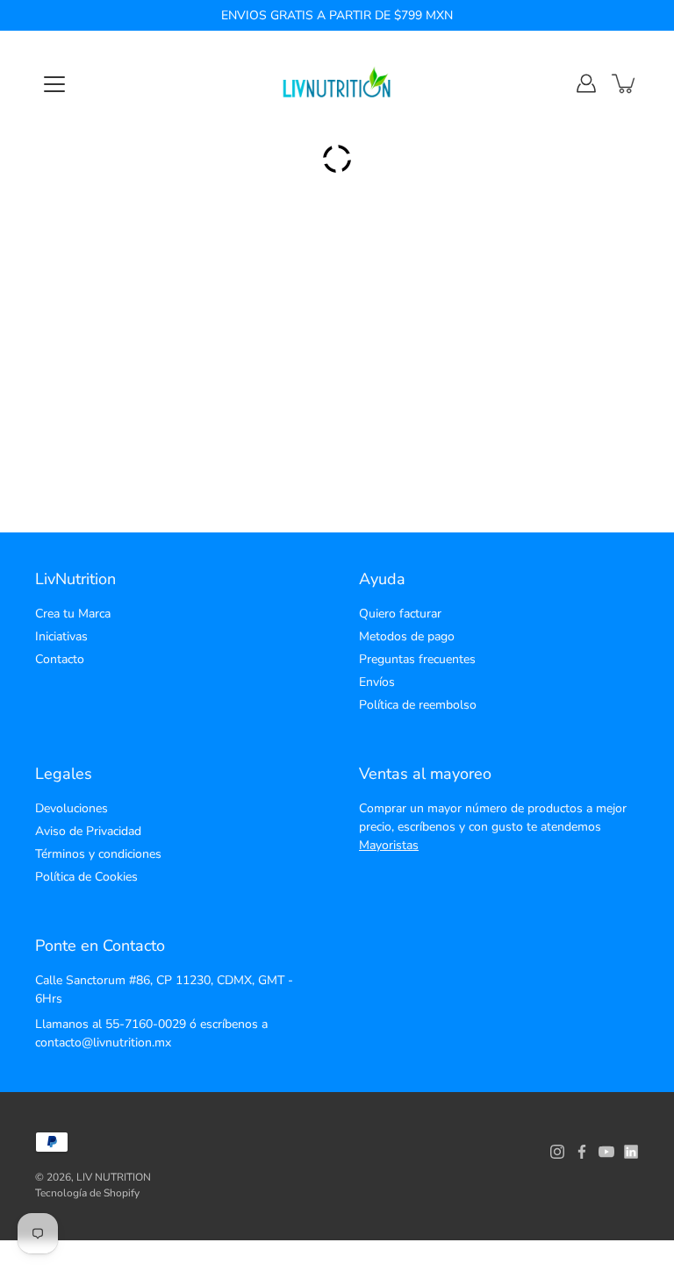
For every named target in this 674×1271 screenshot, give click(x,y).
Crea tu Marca (73, 613)
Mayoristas (389, 845)
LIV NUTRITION (113, 1177)
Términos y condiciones (98, 854)
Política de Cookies (86, 876)
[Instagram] (557, 1152)
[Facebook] (582, 1152)
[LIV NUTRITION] (337, 83)
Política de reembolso (418, 704)
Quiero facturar (400, 613)
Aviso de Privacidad (88, 831)
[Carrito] (625, 83)
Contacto (59, 659)
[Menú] (54, 84)
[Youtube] (606, 1152)
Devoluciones (71, 808)
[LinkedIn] (631, 1152)
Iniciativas (61, 636)
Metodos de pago (407, 636)
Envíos (377, 682)
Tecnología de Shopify (87, 1193)
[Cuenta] (586, 83)
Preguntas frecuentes (417, 659)
